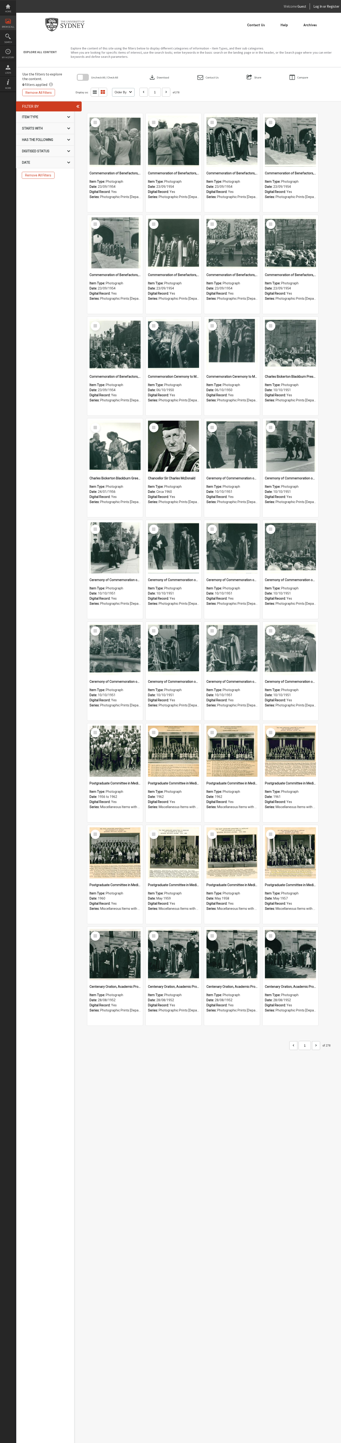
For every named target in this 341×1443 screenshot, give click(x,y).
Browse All (8, 26)
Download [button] (159, 77)
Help (284, 25)
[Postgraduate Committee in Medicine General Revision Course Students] (115, 751)
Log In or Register (317, 6)
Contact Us (256, 25)
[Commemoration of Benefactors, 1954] (115, 141)
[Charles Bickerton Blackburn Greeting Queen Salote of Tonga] (115, 446)
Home (8, 11)
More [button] (8, 88)
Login (8, 72)
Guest (301, 6)
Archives (310, 25)
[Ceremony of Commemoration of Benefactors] (231, 446)
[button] (208, 77)
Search (8, 42)
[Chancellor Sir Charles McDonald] (173, 446)
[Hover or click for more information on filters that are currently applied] (51, 84)
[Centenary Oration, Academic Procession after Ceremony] (115, 954)
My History (8, 57)
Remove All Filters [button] (39, 92)
